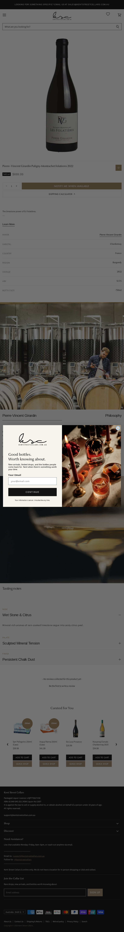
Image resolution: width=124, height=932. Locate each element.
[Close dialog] (118, 428)
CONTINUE (32, 492)
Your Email (14, 475)
